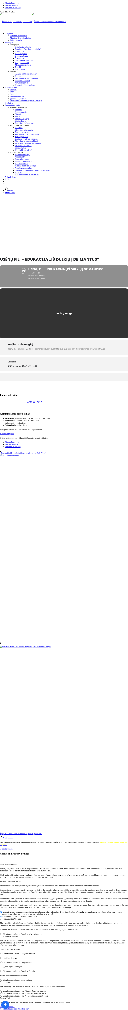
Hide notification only (20, 1009)
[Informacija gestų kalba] (5, 184)
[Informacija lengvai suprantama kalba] (5, 181)
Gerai (2, 849)
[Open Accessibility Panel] (5, 1005)
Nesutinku (8, 849)
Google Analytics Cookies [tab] (10, 919)
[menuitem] (66, 36)
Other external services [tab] (9, 936)
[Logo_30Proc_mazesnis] (16, 22)
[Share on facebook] (64, 377)
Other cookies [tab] (5, 982)
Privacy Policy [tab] (6, 998)
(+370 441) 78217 (34, 402)
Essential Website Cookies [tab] (10, 881)
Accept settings (6, 1009)
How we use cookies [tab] (8, 864)
